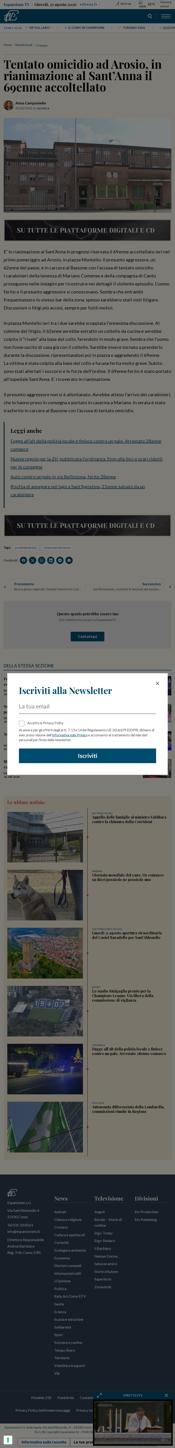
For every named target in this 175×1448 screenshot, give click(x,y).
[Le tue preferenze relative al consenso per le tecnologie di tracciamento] (8, 1440)
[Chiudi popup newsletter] (157, 683)
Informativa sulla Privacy (70, 735)
